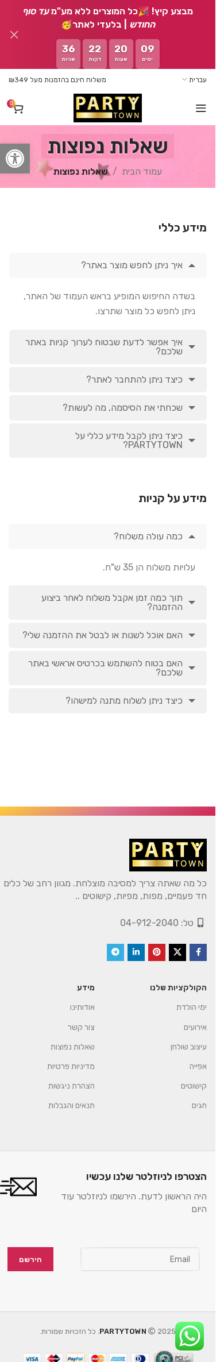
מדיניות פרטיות (71, 1066)
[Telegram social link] (115, 952)
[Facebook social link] (198, 952)
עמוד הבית (142, 171)
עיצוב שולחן (189, 1047)
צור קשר (81, 1027)
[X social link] (177, 952)
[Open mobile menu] (201, 108)
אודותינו (82, 1007)
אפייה (198, 1066)
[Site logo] (107, 108)
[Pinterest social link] (156, 952)
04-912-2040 (149, 922)
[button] (15, 158)
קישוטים (194, 1086)
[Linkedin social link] (136, 952)
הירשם (30, 1259)
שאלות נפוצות (73, 1047)
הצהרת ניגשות (71, 1086)
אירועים (195, 1027)
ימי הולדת (191, 1007)
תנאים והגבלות (71, 1105)
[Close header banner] (14, 34)
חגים (199, 1105)
